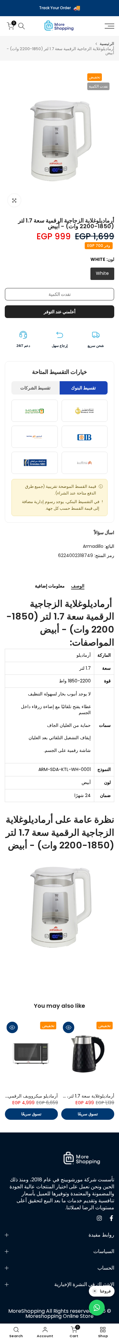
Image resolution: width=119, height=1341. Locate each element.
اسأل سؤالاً (104, 532)
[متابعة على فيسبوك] (111, 1218)
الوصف (77, 586)
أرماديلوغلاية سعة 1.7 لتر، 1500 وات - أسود (73, 1096)
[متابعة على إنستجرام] (99, 1218)
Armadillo (93, 546)
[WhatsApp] (97, 1308)
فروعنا (105, 1291)
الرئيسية (107, 44)
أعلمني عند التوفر (60, 312)
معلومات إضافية (50, 586)
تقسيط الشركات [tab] (35, 388)
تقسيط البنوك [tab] (83, 388)
